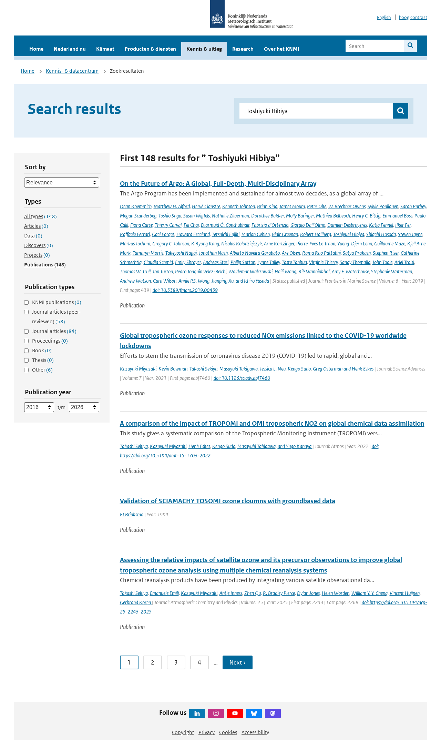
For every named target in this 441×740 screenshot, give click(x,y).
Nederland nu (70, 48)
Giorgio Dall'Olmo (307, 225)
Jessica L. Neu (273, 368)
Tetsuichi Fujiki (225, 234)
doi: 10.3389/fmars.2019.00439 (185, 290)
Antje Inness (230, 593)
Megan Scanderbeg (138, 215)
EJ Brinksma (131, 514)
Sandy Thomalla (355, 262)
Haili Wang (285, 271)
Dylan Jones (308, 593)
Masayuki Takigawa (238, 368)
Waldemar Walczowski (250, 271)
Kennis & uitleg (204, 48)
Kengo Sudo (299, 368)
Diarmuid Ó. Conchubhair (225, 225)
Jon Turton (163, 271)
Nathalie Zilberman (230, 215)
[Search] (410, 46)
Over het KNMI (281, 48)
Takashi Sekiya (203, 368)
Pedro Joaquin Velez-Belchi (200, 271)
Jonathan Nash (213, 253)
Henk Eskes (199, 446)
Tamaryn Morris (148, 253)
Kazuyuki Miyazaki (138, 368)
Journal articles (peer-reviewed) (56, 316)
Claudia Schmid (158, 262)
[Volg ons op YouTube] (235, 713)
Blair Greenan (285, 234)
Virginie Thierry (323, 262)
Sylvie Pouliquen (383, 206)
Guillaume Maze (389, 243)
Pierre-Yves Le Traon (315, 243)
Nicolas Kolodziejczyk (241, 243)
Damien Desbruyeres (347, 225)
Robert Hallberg (315, 234)
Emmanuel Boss (397, 215)
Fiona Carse (141, 225)
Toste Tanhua (294, 262)
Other (42, 369)
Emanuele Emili (164, 593)
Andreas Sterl (215, 262)
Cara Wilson (164, 280)
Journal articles (54, 331)
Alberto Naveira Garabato (255, 253)
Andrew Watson (135, 280)
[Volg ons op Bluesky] (254, 713)
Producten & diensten (150, 48)
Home (36, 48)
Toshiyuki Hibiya (348, 234)
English (384, 17)
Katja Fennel (381, 225)
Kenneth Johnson (238, 206)
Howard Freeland (193, 234)
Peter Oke (316, 206)
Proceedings (50, 340)
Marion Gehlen (256, 234)
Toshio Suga (169, 215)
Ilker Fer (403, 225)
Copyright (183, 732)
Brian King (267, 206)
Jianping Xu (223, 280)
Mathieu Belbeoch (333, 215)
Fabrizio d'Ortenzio (270, 225)
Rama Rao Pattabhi (321, 253)
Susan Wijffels (196, 215)
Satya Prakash (357, 253)
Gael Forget (163, 234)
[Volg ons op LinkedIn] (197, 713)
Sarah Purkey (413, 206)
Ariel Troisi (404, 262)
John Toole (382, 262)
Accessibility (255, 732)
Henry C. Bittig (366, 215)
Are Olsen (291, 253)
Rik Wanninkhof (314, 271)
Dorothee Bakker (267, 215)
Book (42, 350)
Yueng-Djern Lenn (354, 243)
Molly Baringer (300, 215)
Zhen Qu (252, 593)
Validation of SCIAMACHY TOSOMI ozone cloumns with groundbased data (227, 501)
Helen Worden (335, 593)
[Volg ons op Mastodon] (273, 713)
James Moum (292, 206)
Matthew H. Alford (172, 206)
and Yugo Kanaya (295, 446)
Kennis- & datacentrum (72, 71)
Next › (237, 662)
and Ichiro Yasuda (252, 280)
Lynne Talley (268, 262)
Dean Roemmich (136, 206)
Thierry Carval (168, 225)
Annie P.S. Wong (193, 280)
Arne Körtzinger (279, 243)
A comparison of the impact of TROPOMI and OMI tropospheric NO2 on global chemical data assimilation (272, 423)
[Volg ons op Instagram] (216, 713)
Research (243, 48)
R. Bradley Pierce (279, 593)
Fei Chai (191, 225)
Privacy (206, 732)
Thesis (43, 360)
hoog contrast (413, 17)
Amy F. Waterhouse (350, 271)
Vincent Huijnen (405, 593)
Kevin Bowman (172, 368)
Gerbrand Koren (136, 602)
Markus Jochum (135, 243)
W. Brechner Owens (347, 206)
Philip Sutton (242, 262)
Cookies (228, 732)
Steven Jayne (410, 234)
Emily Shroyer (188, 262)
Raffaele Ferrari (135, 234)
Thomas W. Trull (135, 271)
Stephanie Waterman (391, 271)
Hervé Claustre (206, 206)
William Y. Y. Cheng (369, 593)
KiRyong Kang (205, 243)
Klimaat (105, 48)
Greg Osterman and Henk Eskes (343, 368)
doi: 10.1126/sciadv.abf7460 (242, 378)
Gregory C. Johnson (170, 243)
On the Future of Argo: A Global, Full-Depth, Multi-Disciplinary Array (218, 183)
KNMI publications (56, 302)
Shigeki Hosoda (381, 234)
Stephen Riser (386, 253)
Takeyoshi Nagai (181, 253)
